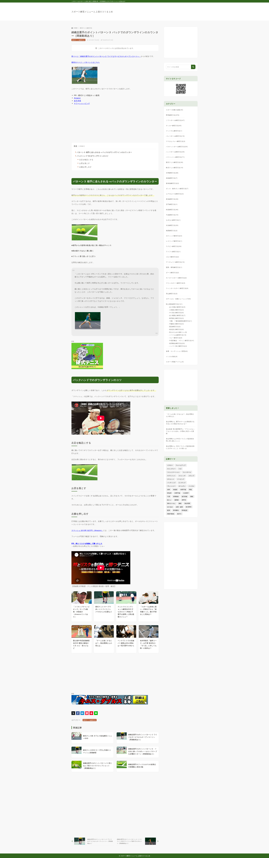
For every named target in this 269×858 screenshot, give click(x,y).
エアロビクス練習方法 (175, 194)
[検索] (193, 67)
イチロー (170, 465)
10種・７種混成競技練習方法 (180, 321)
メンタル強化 (171, 356)
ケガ (180, 469)
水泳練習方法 (172, 225)
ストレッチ (182, 476)
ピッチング (182, 483)
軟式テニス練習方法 (174, 167)
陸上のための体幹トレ (178, 332)
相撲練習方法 (171, 230)
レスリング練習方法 (174, 241)
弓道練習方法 (172, 215)
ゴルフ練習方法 (172, 257)
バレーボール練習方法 (175, 136)
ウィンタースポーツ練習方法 (177, 288)
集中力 (179, 514)
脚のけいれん (171, 503)
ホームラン (182, 486)
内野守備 (183, 489)
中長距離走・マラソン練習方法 (181, 340)
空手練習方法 (171, 204)
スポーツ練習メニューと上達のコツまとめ (92, 12)
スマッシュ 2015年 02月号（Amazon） (87, 530)
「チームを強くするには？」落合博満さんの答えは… (180, 415)
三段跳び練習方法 (176, 310)
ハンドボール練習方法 (175, 152)
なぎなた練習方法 (173, 220)
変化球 (169, 493)
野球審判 (176, 510)
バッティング (171, 483)
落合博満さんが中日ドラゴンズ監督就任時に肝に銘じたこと (180, 440)
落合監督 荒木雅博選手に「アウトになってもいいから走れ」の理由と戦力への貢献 (180, 431)
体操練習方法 (171, 178)
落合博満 (187, 503)
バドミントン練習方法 (175, 157)
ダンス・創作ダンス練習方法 (177, 188)
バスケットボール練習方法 (177, 146)
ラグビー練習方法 (174, 246)
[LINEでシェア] (96, 713)
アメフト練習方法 (173, 251)
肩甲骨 (184, 500)
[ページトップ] (264, 853)
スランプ (191, 476)
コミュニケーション (173, 472)
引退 (168, 496)
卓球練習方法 (172, 173)
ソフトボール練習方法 (175, 120)
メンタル (191, 486)
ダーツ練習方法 (172, 272)
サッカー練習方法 (174, 125)
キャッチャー (171, 469)
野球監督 (184, 510)
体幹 (168, 489)
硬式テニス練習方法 (86, 28)
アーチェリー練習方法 (175, 262)
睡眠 (191, 496)
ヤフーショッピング (82, 103)
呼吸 (190, 489)
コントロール (187, 472)
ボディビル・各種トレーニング (178, 299)
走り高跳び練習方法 (177, 307)
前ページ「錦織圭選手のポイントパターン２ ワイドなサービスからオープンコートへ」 (106, 56)
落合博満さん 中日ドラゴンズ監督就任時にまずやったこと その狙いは (180, 447)
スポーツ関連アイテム (175, 362)
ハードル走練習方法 (177, 335)
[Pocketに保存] (87, 713)
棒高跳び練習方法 (176, 318)
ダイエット (170, 479)
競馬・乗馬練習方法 (174, 267)
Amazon (77, 98)
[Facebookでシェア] (78, 713)
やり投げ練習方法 (176, 312)
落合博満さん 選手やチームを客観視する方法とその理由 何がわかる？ (180, 422)
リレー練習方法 (175, 338)
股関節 (177, 500)
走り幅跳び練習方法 (177, 315)
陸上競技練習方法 (174, 304)
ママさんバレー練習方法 (175, 141)
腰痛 (180, 503)
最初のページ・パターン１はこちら (85, 62)
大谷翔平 (186, 493)
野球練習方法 (172, 115)
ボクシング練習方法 (174, 236)
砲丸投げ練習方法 (176, 329)
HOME (76, 28)
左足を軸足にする (86, 159)
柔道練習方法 (172, 199)
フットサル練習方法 (174, 131)
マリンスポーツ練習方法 (175, 283)
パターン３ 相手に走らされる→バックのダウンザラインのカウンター (104, 152)
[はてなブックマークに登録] (82, 713)
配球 (168, 510)
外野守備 (177, 493)
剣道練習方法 (172, 209)
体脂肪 (175, 489)
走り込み (170, 507)
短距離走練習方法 (177, 343)
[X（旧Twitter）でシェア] (73, 713)
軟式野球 (188, 507)
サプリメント (171, 476)
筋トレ (169, 500)
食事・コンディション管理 (177, 351)
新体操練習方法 (172, 183)
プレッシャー (171, 486)
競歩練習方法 (175, 326)
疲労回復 (184, 496)
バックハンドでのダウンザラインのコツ (92, 156)
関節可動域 (170, 514)
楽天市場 (77, 100)
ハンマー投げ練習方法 (178, 346)
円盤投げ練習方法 (176, 324)
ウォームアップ (180, 465)
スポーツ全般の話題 (174, 110)
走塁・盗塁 (179, 507)
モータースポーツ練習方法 (176, 278)
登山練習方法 (171, 293)
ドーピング (180, 479)
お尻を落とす (84, 163)
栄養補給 (176, 496)
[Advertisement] (159, 10)
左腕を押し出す (85, 167)
